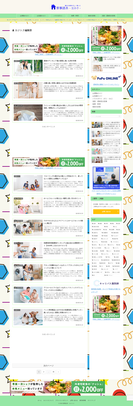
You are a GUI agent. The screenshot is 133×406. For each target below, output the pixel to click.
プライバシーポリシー (61, 400)
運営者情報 (83, 400)
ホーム (40, 400)
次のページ (49, 366)
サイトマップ (91, 400)
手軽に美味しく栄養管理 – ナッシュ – (48, 54)
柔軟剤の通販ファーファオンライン (106, 84)
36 (53, 372)
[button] (119, 116)
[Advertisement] (48, 37)
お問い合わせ (106, 211)
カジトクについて (48, 400)
